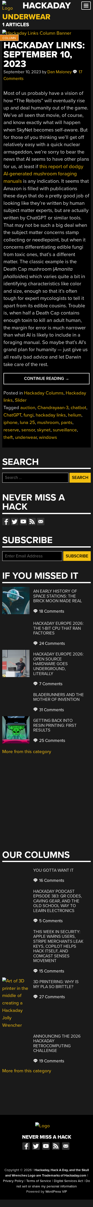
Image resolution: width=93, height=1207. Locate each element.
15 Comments (51, 971)
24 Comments (51, 643)
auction (27, 407)
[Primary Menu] (86, 5)
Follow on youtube (23, 521)
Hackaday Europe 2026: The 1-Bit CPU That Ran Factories (58, 628)
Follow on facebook (6, 521)
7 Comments (50, 683)
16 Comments (51, 880)
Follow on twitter (14, 521)
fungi (28, 415)
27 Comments (51, 996)
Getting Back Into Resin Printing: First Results (55, 725)
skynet (44, 430)
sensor (28, 430)
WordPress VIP (56, 1192)
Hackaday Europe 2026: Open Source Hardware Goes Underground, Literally (58, 664)
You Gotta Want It (53, 870)
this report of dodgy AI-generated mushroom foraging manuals (43, 173)
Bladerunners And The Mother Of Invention (58, 697)
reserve (11, 430)
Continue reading (56, 380)
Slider (21, 400)
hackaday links (51, 415)
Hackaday (47, 5)
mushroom (48, 422)
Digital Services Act (68, 1181)
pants (66, 422)
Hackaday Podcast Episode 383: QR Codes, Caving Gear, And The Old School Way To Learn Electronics (57, 901)
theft (8, 437)
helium (74, 415)
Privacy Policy (13, 1181)
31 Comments (51, 709)
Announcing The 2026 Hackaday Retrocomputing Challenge (57, 1043)
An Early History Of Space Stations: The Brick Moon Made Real (57, 596)
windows (48, 437)
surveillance (65, 430)
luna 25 (27, 422)
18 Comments (51, 611)
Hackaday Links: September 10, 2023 (44, 55)
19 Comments (51, 1061)
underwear (26, 437)
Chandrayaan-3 (52, 407)
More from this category (26, 751)
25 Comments (51, 740)
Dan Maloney (59, 72)
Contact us (40, 521)
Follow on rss (32, 521)
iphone (10, 422)
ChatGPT (12, 415)
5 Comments (50, 920)
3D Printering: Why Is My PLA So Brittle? (56, 984)
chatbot (78, 407)
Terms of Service (38, 1181)
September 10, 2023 (22, 72)
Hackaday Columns (43, 393)
